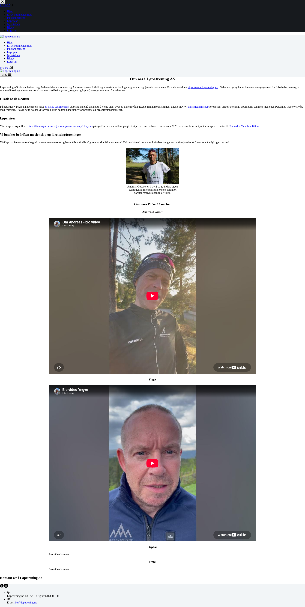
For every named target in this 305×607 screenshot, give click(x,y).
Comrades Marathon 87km (244, 126)
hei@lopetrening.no (26, 602)
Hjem (10, 42)
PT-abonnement (16, 48)
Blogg (10, 58)
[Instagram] (6, 586)
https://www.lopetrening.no (203, 87)
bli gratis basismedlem (56, 106)
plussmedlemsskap (198, 106)
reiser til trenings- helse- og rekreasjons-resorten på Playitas (59, 126)
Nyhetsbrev (13, 55)
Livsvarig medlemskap (19, 45)
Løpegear (12, 52)
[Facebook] (2, 586)
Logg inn (12, 61)
